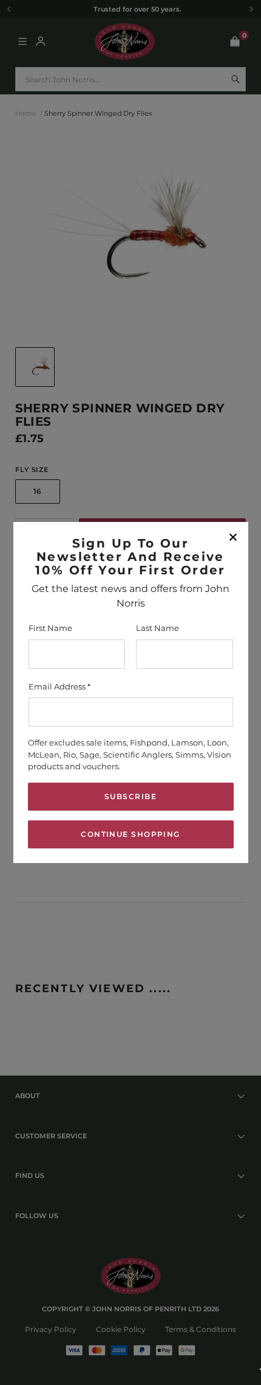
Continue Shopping (130, 834)
